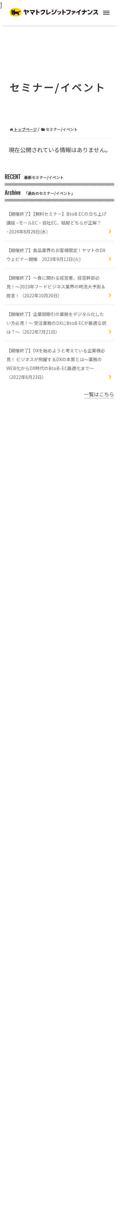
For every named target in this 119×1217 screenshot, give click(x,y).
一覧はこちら (99, 394)
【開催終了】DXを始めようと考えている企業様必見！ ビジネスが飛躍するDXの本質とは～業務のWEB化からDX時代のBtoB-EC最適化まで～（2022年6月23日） (55, 363)
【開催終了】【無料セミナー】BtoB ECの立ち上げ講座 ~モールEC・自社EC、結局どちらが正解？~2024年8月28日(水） (56, 223)
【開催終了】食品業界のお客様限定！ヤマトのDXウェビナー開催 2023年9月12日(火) (55, 254)
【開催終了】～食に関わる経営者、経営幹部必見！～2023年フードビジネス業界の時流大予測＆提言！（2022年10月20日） (55, 287)
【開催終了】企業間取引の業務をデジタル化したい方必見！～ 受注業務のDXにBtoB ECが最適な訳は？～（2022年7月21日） (56, 323)
